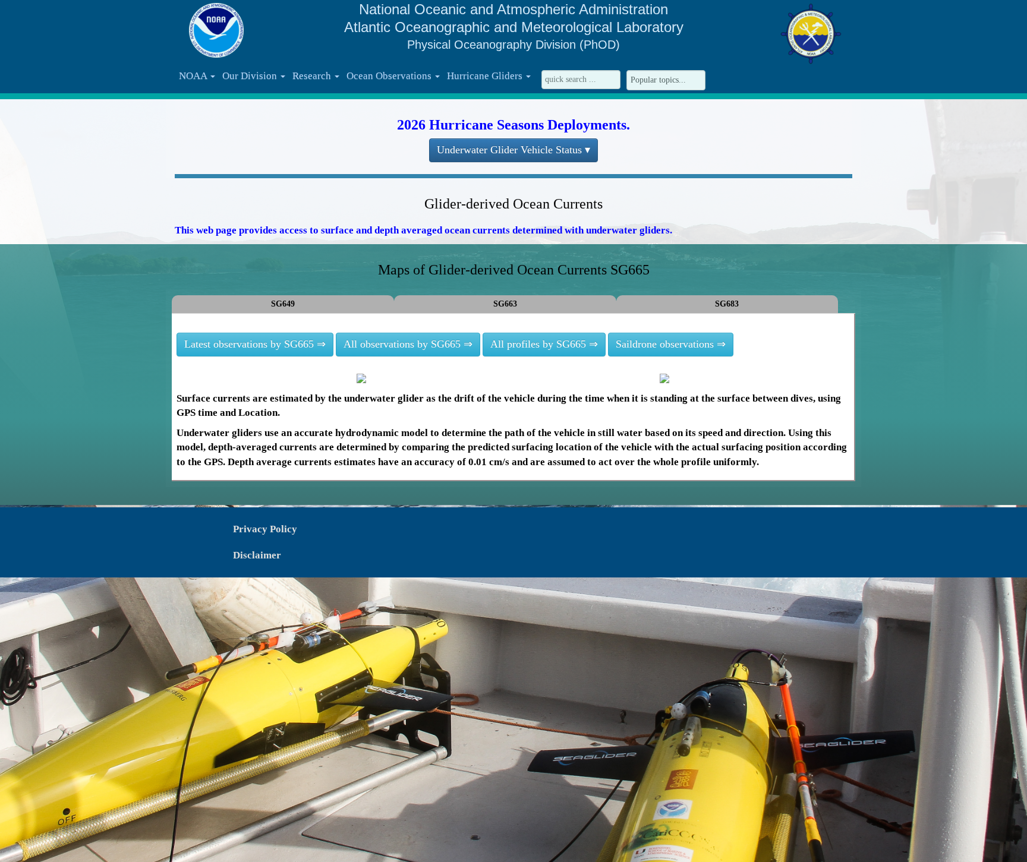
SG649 (283, 303)
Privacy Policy (265, 529)
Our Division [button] (250, 75)
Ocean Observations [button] (390, 75)
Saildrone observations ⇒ (671, 344)
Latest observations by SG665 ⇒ (255, 344)
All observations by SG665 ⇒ (408, 344)
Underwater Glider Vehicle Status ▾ (513, 150)
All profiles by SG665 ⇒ (544, 344)
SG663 (505, 303)
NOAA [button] (194, 75)
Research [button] (312, 75)
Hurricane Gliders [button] (486, 75)
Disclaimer (257, 555)
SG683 (727, 303)
